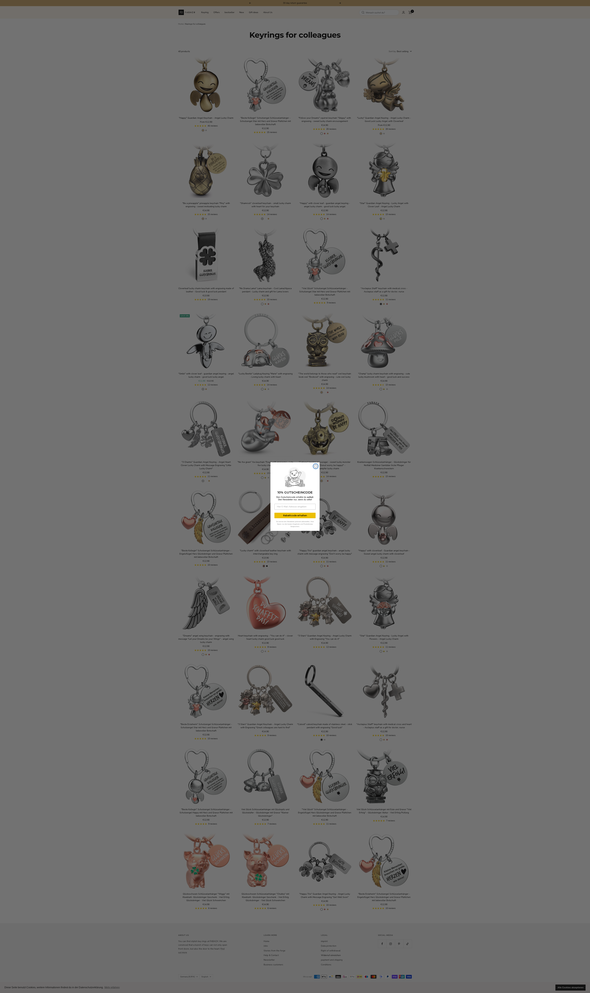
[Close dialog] (315, 466)
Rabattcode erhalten (295, 515)
